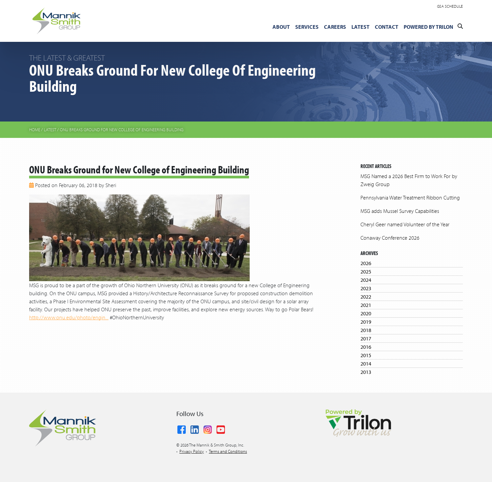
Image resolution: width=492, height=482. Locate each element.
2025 (365, 271)
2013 (365, 372)
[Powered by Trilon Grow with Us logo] (358, 422)
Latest (360, 26)
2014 (365, 363)
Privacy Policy (191, 451)
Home (34, 129)
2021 (365, 305)
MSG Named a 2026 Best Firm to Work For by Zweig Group (408, 180)
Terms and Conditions (228, 451)
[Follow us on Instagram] (207, 428)
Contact (386, 26)
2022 (365, 296)
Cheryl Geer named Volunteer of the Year (404, 224)
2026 (365, 263)
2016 (365, 346)
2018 (365, 330)
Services (307, 26)
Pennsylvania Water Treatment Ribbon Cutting (410, 197)
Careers (335, 26)
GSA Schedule (450, 6)
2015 (365, 355)
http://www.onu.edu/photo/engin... (68, 317)
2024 (365, 279)
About (281, 26)
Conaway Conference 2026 (389, 237)
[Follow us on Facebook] (181, 428)
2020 (365, 313)
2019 (365, 321)
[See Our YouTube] (221, 428)
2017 (365, 338)
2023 (365, 288)
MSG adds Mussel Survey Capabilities (399, 211)
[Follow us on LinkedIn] (194, 428)
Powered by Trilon (428, 26)
